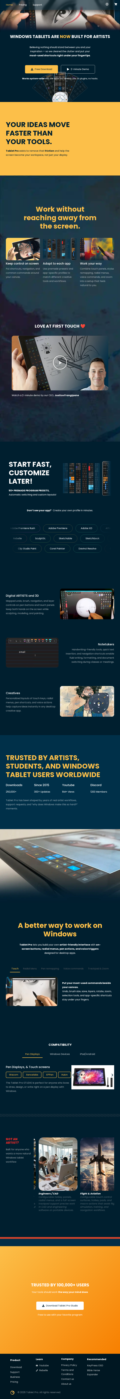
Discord (96, 785)
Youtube (68, 785)
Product (15, 1360)
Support (37, 4)
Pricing (23, 4)
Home (9, 4)
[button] (60, 363)
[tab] (15, 968)
